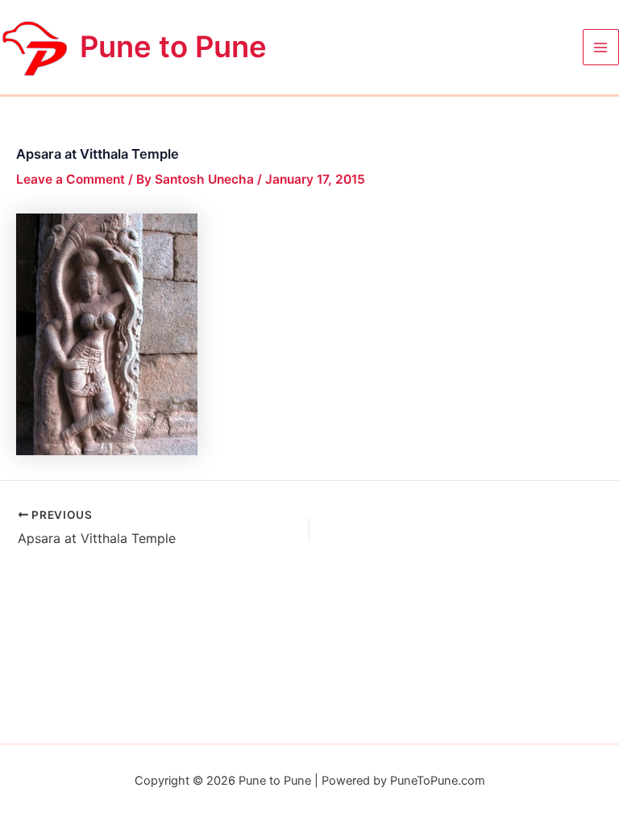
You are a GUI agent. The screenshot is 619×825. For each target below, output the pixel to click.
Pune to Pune (173, 46)
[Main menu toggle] (601, 47)
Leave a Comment (70, 179)
